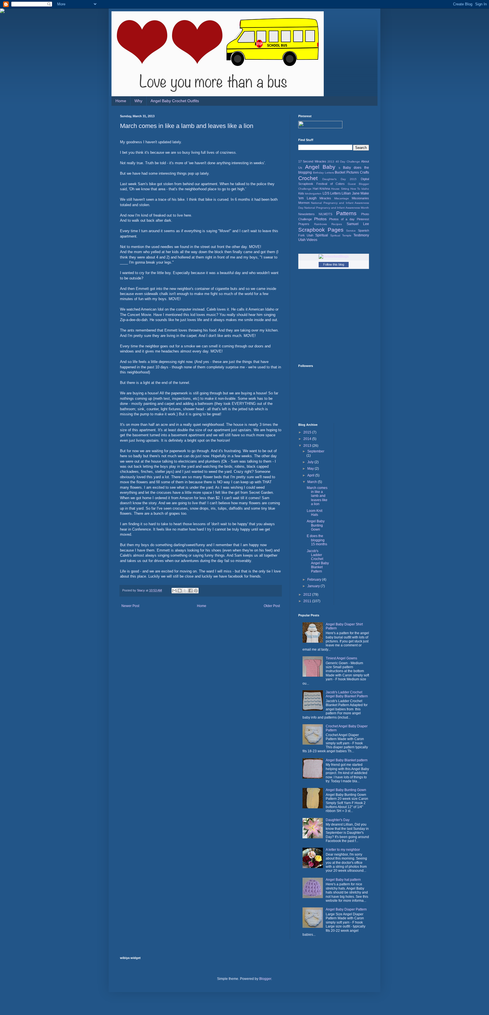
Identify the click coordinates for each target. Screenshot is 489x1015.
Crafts (364, 172)
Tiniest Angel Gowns (341, 658)
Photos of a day (342, 219)
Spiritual (321, 235)
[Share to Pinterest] (196, 590)
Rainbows (320, 224)
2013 (330, 161)
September (315, 451)
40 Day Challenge (348, 161)
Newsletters (306, 214)
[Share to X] (185, 590)
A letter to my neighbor (343, 850)
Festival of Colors (330, 183)
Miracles (325, 198)
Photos (320, 219)
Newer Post (130, 606)
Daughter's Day (337, 820)
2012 (307, 595)
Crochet (308, 178)
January (314, 586)
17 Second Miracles (312, 161)
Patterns (346, 213)
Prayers (303, 224)
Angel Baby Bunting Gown (316, 525)
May (311, 469)
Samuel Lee (358, 224)
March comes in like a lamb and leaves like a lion (317, 496)
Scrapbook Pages (321, 230)
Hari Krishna (321, 188)
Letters (335, 193)
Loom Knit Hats (314, 513)
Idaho (365, 188)
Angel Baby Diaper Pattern (346, 909)
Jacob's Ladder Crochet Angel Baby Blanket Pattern (318, 561)
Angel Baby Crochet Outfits (175, 101)
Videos (311, 240)
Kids (301, 193)
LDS (326, 193)
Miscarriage (341, 198)
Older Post (272, 606)
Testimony (361, 235)
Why (138, 101)
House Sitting (340, 188)
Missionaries (360, 198)
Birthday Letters (323, 172)
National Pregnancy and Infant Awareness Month (336, 207)
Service (351, 230)
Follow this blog (333, 264)
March (312, 482)
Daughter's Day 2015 (339, 179)
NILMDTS (325, 214)
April (311, 475)
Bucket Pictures (347, 172)
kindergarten (313, 193)
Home (120, 101)
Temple (346, 235)
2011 (307, 601)
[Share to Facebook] (190, 590)
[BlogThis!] (180, 590)
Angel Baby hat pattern (343, 880)
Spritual (335, 235)
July (310, 462)
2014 (307, 439)
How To (355, 188)
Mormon (304, 202)
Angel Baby (320, 167)
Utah (302, 240)
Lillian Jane (350, 193)
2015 (307, 432)
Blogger (265, 979)
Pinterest (363, 219)
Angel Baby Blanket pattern (347, 760)
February (314, 580)
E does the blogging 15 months (317, 540)
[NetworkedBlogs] (334, 256)
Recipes (336, 224)
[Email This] (174, 590)
